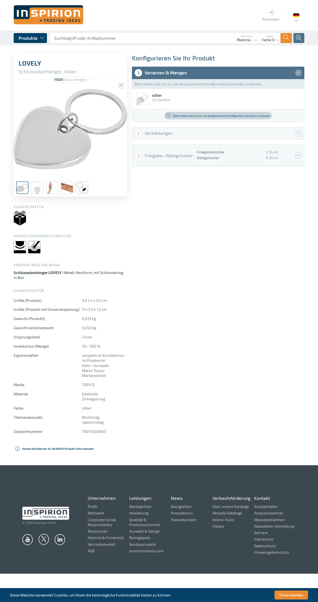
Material (246, 36)
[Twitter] (44, 539)
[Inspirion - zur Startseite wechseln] (48, 23)
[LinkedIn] (60, 539)
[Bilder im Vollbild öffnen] (121, 85)
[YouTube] (27, 539)
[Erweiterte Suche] (298, 38)
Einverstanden (291, 595)
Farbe (270, 36)
